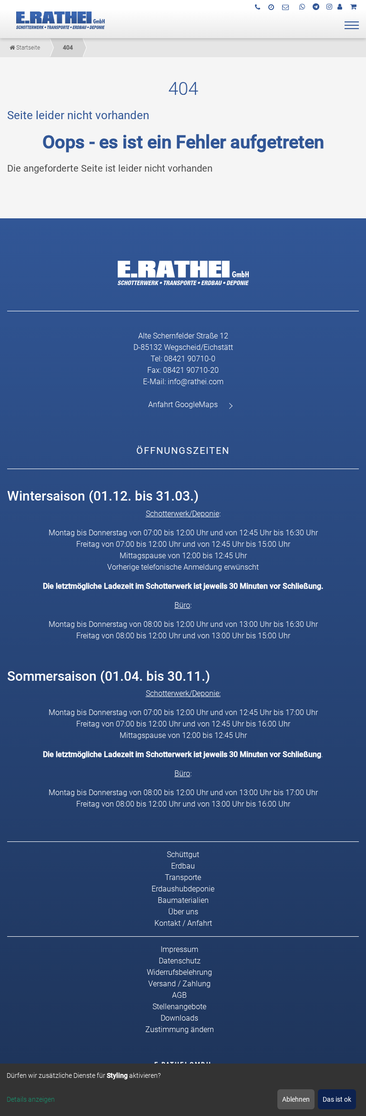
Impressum (179, 949)
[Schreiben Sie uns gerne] (286, 7)
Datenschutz (180, 960)
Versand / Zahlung (179, 983)
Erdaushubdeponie (183, 888)
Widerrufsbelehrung (179, 972)
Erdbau (183, 865)
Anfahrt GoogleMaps (183, 404)
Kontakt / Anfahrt (183, 923)
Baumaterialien (183, 900)
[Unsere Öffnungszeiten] (272, 7)
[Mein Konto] (341, 6)
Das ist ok (337, 1099)
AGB (179, 995)
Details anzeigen (31, 1099)
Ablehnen (296, 1099)
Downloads (179, 1018)
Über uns (183, 911)
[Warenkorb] (354, 6)
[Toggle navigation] (352, 25)
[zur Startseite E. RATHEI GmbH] (57, 19)
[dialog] (183, 1090)
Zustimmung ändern (179, 1029)
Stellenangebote (179, 1006)
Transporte (183, 877)
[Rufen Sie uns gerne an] (259, 7)
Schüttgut (183, 854)
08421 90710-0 (189, 358)
